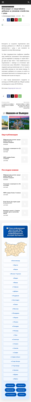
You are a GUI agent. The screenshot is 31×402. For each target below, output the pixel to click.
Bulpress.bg (10, 385)
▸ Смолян (15, 348)
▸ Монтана (15, 308)
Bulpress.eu (21, 385)
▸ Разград (15, 330)
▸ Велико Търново (15, 273)
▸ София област (15, 357)
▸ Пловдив (15, 326)
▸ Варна (15, 269)
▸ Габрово (16, 287)
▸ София (15, 352)
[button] (2, 2)
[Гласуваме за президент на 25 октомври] (24, 150)
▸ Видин (15, 278)
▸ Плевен (15, 322)
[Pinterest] (16, 19)
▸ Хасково (15, 370)
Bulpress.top (21, 390)
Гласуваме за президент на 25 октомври (12, 149)
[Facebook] (8, 19)
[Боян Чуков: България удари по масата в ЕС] (25, 204)
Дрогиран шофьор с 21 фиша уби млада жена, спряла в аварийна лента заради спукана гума (22, 106)
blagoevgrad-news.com (14, 88)
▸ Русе (15, 335)
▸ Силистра (15, 339)
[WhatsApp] (20, 19)
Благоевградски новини (8, 6)
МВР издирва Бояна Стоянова (9, 157)
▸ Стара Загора (15, 361)
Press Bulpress (11, 394)
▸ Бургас (15, 265)
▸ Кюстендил (15, 300)
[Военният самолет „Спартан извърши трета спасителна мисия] (25, 213)
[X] (12, 19)
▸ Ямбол (15, 379)
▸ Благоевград (15, 260)
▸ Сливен (15, 344)
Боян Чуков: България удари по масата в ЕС (11, 202)
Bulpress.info (10, 390)
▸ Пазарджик (15, 313)
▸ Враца (15, 282)
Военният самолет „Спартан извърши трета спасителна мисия (11, 212)
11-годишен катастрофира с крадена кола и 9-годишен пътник (8, 105)
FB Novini (21, 394)
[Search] (28, 2)
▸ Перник (15, 317)
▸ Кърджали (15, 295)
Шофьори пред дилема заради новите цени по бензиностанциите (12, 141)
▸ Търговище (15, 365)
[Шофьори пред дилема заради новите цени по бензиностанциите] (24, 142)
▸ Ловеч (15, 304)
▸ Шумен (15, 374)
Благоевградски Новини (9, 16)
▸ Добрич (15, 291)
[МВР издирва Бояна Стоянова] (24, 159)
